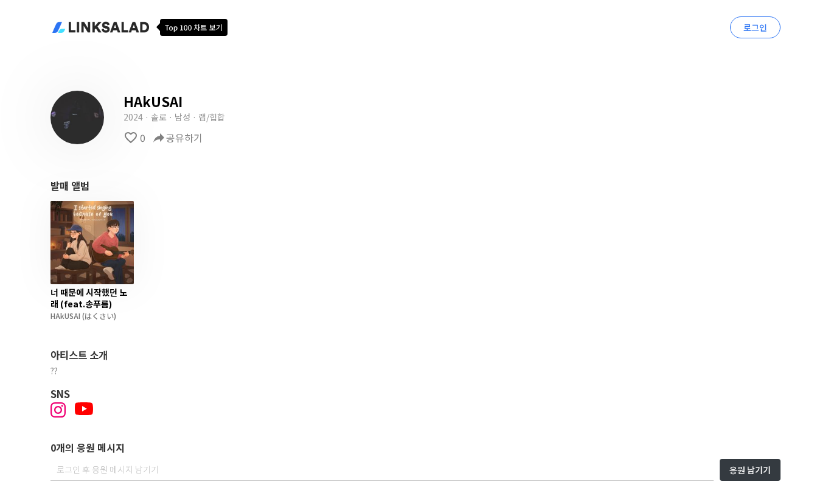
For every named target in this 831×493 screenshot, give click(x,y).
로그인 (755, 27)
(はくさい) (98, 315)
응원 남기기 (750, 470)
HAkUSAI (65, 315)
